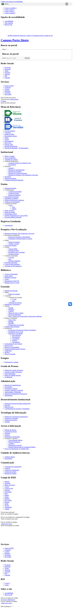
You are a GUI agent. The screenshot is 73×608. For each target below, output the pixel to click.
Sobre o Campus (10, 156)
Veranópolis (8, 507)
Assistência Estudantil (14, 191)
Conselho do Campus (11, 159)
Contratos (11, 443)
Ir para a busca (9, 11)
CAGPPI (11, 257)
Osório (7, 497)
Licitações (8, 87)
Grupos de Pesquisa (10, 245)
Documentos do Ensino (12, 197)
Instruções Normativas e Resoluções (19, 237)
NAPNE (11, 311)
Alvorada (7, 483)
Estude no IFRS (9, 134)
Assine (7, 585)
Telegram (7, 570)
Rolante (7, 502)
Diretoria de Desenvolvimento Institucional (17, 403)
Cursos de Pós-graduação (12, 264)
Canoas (7, 487)
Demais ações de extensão (16, 325)
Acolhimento (8, 377)
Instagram (7, 566)
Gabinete (11, 168)
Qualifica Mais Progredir (12, 326)
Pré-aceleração (16, 335)
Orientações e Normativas (12, 304)
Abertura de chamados (11, 418)
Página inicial (14, 99)
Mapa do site (8, 24)
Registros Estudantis (14, 195)
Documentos (12, 164)
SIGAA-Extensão (10, 354)
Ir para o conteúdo (11, 8)
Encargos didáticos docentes (13, 217)
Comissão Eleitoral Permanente (14, 180)
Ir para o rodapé (10, 13)
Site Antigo (8, 94)
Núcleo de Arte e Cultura (15, 313)
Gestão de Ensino (13, 193)
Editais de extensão (14, 294)
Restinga (7, 499)
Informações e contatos (11, 362)
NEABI (10, 308)
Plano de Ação (9, 407)
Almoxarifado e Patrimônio (13, 392)
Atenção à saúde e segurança (13, 372)
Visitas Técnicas (9, 210)
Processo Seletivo (10, 131)
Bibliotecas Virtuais (10, 277)
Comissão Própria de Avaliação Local (19, 163)
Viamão (7, 509)
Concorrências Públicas (15, 440)
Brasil (7, 4)
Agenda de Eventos (10, 472)
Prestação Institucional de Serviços (15, 349)
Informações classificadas (12, 437)
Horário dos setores (10, 178)
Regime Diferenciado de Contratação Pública (21, 447)
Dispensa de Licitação (15, 445)
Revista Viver (9, 345)
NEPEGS (11, 309)
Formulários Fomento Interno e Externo (20, 238)
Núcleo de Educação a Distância (14, 200)
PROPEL (11, 323)
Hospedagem (16, 337)
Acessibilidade (9, 21)
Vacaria (7, 505)
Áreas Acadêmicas (10, 158)
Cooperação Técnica (11, 431)
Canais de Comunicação (12, 470)
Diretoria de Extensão (14, 171)
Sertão (6, 504)
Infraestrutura (9, 395)
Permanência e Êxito (11, 214)
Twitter (7, 568)
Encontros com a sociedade (16, 252)
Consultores (15, 338)
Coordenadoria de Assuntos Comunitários (17, 408)
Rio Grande (8, 500)
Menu (4, 101)
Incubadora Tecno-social (15, 332)
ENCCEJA (8, 143)
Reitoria (7, 481)
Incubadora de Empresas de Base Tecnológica (22, 330)
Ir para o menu (9, 9)
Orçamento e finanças (11, 388)
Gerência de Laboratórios (12, 202)
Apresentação (9, 225)
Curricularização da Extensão (13, 344)
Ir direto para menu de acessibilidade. (12, 1)
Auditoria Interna (10, 457)
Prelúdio (10, 321)
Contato (7, 89)
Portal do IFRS (9, 86)
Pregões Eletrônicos (14, 442)
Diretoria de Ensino (10, 188)
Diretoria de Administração (16, 170)
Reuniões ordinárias (14, 261)
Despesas (7, 433)
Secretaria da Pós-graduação (13, 266)
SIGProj (7, 352)
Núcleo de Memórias (14, 314)
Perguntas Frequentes (11, 262)
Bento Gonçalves (10, 485)
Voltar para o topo (6, 524)
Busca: (4, 58)
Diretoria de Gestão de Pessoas (17, 173)
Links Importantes (10, 373)
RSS (6, 573)
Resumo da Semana (10, 473)
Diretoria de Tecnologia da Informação (16, 416)
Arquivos (7, 468)
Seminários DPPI (13, 250)
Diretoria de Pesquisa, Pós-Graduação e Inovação (23, 175)
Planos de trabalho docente (13, 375)
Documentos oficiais (11, 136)
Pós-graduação (9, 141)
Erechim (7, 490)
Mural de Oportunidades (12, 347)
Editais (7, 138)
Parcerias (7, 405)
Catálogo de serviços (11, 420)
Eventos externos (13, 254)
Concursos (8, 132)
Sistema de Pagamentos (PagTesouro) (16, 394)
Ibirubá (7, 495)
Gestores (7, 435)
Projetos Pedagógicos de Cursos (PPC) (16, 215)
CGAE (14, 299)
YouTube (7, 572)
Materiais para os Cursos (12, 282)
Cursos (7, 139)
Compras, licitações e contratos (14, 390)
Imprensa (7, 91)
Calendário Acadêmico (11, 198)
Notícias (14, 340)
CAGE (10, 205)
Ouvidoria (8, 92)
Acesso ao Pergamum (11, 274)
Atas (13, 207)
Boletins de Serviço (10, 430)
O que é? (7, 583)
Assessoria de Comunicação (13, 466)
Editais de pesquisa (14, 242)
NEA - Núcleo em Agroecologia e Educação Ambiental (25, 316)
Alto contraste (9, 23)
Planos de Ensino (10, 212)
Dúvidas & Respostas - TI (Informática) (16, 148)
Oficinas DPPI (12, 249)
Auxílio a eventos (13, 244)
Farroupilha (8, 492)
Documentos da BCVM (12, 281)
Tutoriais (7, 422)
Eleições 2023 (9, 144)
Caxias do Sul (9, 488)
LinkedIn (7, 575)
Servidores (8, 176)
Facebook (7, 565)
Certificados (8, 350)
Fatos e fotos (12, 320)
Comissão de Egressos (15, 302)
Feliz (6, 493)
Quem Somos (9, 276)
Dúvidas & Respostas (11, 146)
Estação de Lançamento (15, 333)
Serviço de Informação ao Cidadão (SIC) (17, 449)
